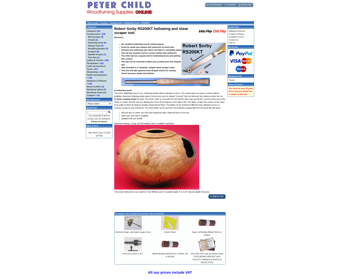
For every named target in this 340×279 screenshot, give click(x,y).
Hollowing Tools (132, 23)
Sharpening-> (93, 72)
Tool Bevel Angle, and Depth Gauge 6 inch (133, 232)
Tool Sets (92, 57)
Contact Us (233, 40)
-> (94, 34)
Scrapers (92, 51)
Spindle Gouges (95, 54)
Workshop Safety (95, 89)
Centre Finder (170, 232)
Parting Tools (94, 46)
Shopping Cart (235, 76)
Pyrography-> (93, 63)
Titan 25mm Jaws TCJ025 (99, 133)
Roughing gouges (96, 48)
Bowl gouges (94, 37)
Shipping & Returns (237, 31)
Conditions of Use (236, 37)
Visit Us (232, 43)
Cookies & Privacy (237, 34)
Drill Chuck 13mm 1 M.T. (132, 254)
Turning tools (116, 23)
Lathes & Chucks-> (96, 60)
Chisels (91, 40)
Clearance (91, 31)
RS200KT (146, 23)
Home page (92, 23)
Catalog (103, 23)
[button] (214, 5)
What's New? (92, 126)
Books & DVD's (94, 87)
